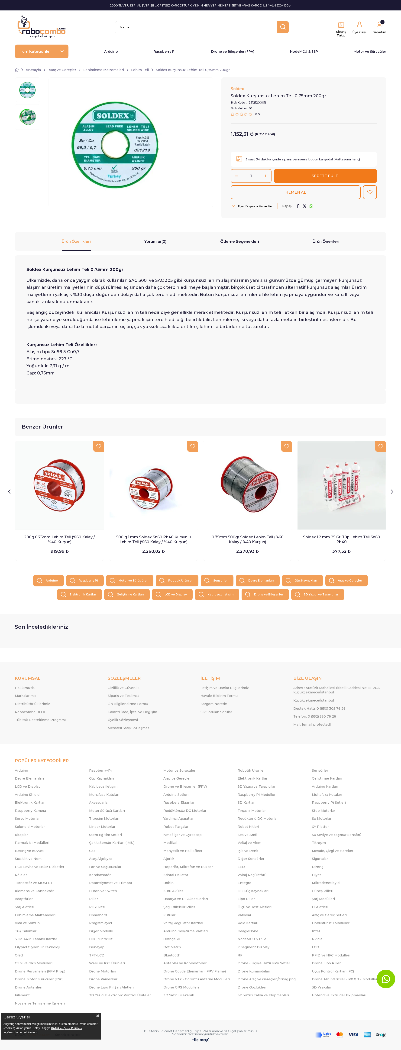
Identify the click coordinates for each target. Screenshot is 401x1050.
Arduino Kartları (325, 786)
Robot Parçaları (176, 827)
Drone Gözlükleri (252, 987)
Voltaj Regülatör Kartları (183, 923)
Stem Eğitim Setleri (105, 835)
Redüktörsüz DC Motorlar (184, 811)
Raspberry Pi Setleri (329, 802)
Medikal (170, 843)
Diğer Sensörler (251, 859)
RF (240, 955)
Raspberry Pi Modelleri (257, 795)
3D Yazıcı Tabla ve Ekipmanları (263, 995)
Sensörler (220, 580)
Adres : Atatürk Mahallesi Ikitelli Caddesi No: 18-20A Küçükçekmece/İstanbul (336, 690)
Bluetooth (171, 955)
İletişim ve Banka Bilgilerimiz (224, 688)
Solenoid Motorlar (30, 827)
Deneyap (96, 947)
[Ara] (283, 27)
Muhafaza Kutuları (104, 795)
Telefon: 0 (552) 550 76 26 (314, 716)
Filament (22, 995)
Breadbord (98, 915)
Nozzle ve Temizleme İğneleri (40, 1003)
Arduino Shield (27, 795)
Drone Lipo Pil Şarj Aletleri (111, 987)
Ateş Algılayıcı (100, 859)
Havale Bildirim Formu (219, 696)
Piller (93, 899)
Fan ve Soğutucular (105, 867)
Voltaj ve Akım (249, 843)
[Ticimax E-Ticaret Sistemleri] (200, 1040)
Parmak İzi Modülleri (32, 843)
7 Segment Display (253, 947)
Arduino (111, 51)
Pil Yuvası (97, 907)
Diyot (316, 875)
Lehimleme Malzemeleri (35, 915)
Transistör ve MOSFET (34, 883)
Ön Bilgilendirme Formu (128, 704)
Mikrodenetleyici (326, 883)
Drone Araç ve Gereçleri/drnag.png (267, 979)
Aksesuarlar (99, 802)
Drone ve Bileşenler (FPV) (232, 51)
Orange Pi (171, 939)
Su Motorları (322, 818)
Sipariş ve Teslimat (123, 696)
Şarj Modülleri (323, 899)
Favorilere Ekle (98, 446)
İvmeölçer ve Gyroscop (182, 835)
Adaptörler (24, 899)
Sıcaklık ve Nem (28, 859)
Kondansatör (100, 875)
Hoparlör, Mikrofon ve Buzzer (188, 867)
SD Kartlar (246, 802)
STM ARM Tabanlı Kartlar (36, 939)
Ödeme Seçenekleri (239, 241)
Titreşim (319, 843)
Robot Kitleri (248, 827)
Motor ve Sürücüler (370, 51)
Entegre (244, 883)
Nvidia (317, 939)
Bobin (168, 883)
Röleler (21, 875)
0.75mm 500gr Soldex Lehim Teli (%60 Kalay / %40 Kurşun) (248, 539)
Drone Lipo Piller (326, 963)
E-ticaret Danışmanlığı (175, 1031)
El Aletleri (320, 907)
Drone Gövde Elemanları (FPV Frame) (194, 971)
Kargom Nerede (213, 704)
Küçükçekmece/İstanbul (313, 700)
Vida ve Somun (27, 923)
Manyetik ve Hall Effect (182, 851)
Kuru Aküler (173, 891)
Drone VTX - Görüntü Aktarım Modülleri (196, 979)
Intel (316, 931)
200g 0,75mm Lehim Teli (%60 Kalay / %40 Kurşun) (59, 539)
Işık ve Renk (248, 851)
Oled (19, 955)
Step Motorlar (323, 811)
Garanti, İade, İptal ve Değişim (132, 712)
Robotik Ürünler (180, 580)
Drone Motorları (102, 971)
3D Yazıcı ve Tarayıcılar (321, 594)
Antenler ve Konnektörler (185, 963)
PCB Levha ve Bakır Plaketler (39, 867)
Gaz (92, 851)
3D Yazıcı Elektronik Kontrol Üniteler (120, 995)
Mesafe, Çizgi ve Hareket (332, 851)
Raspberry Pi (164, 51)
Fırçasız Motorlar (252, 811)
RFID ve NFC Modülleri (331, 955)
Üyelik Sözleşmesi (123, 720)
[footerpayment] (350, 1035)
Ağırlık (168, 859)
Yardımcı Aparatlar (178, 818)
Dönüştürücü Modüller (330, 923)
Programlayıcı (100, 923)
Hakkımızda (25, 688)
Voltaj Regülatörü (252, 875)
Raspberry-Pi (100, 770)
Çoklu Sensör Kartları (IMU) (111, 843)
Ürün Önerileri (326, 241)
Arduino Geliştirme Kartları (185, 931)
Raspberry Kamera (30, 811)
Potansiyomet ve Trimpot (110, 883)
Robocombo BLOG (30, 712)
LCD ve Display (176, 594)
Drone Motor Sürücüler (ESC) (39, 979)
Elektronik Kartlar (83, 594)
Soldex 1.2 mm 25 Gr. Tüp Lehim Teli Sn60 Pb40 (341, 539)
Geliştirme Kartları (130, 594)
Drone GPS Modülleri (181, 987)
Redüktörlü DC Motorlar (258, 818)
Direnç (317, 867)
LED (241, 867)
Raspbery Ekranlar (178, 802)
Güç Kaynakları (305, 580)
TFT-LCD (96, 955)
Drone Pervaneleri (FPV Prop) (40, 971)
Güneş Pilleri (322, 891)
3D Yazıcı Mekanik (178, 995)
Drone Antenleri (28, 987)
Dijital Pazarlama (206, 1031)
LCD (315, 947)
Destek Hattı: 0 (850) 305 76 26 (319, 708)
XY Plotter (320, 827)
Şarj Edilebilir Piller (179, 907)
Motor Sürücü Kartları (107, 811)
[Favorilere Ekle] (370, 192)
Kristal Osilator (175, 875)
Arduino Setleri (175, 795)
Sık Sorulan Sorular (216, 712)
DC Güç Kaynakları (253, 891)
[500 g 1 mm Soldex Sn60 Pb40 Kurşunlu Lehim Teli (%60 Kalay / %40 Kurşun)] (153, 485)
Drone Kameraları (103, 979)
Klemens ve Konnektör (34, 891)
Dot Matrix (172, 947)
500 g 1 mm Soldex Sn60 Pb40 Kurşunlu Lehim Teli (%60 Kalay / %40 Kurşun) (153, 539)
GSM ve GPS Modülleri (33, 963)
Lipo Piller (246, 899)
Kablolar (244, 915)
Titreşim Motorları (104, 818)
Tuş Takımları (26, 931)
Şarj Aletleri (24, 907)
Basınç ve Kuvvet (29, 851)
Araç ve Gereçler (350, 580)
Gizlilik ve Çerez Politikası (66, 1028)
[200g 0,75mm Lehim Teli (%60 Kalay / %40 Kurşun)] (59, 485)
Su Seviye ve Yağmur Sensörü (336, 835)
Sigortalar (320, 859)
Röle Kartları (248, 923)
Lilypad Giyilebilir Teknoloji (37, 947)
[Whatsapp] (386, 979)
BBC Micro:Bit (101, 939)
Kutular (169, 915)
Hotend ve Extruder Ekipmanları (339, 995)
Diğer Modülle (101, 931)
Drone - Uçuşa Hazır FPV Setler (264, 963)
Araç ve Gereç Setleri (329, 915)
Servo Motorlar (27, 818)
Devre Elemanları (261, 580)
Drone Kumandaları (254, 971)
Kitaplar (21, 835)
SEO (227, 1031)
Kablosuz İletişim (220, 594)
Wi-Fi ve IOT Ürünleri (107, 963)
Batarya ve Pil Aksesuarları (185, 899)
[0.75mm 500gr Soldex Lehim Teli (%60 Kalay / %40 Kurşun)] (247, 485)
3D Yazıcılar (321, 987)
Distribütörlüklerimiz (32, 704)
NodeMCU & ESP (304, 51)
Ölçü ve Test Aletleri (255, 907)
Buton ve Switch (103, 891)
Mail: (312, 724)
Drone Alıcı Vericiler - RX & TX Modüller (344, 979)
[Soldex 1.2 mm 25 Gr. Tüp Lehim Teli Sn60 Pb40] (341, 485)
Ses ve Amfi (247, 835)
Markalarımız (25, 696)
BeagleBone (248, 931)
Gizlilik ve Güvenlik (123, 688)
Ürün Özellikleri (76, 241)
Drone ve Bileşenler (268, 594)
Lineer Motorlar (102, 827)
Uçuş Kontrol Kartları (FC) (333, 971)
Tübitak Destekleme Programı (40, 720)
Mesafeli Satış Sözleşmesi (129, 728)
